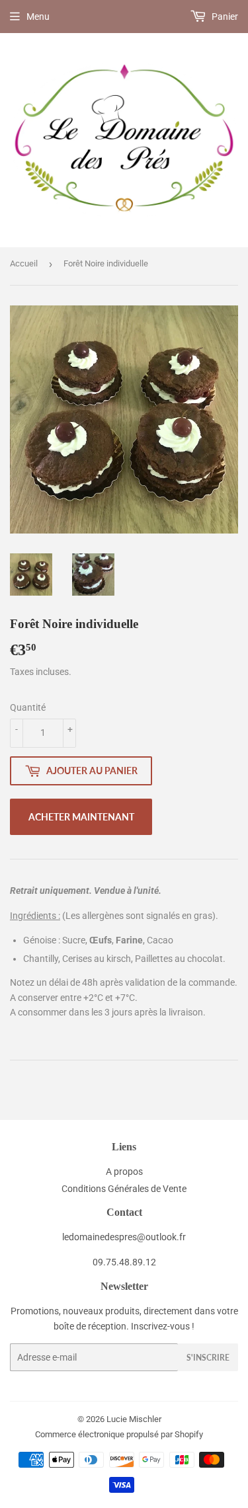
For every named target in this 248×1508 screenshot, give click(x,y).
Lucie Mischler (133, 1419)
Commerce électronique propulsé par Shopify (119, 1434)
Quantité (28, 707)
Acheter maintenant (81, 816)
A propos (124, 1171)
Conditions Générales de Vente (124, 1188)
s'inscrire (207, 1358)
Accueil (24, 263)
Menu (38, 16)
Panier (224, 16)
